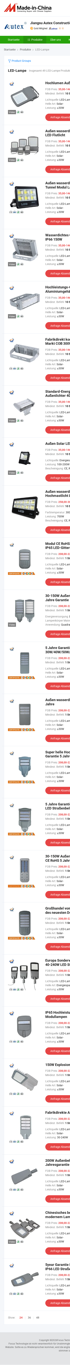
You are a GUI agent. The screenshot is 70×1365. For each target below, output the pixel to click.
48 (37, 1317)
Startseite (13, 39)
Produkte (36, 39)
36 (29, 1317)
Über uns (55, 39)
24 (21, 1317)
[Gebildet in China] (28, 7)
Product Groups (21, 61)
